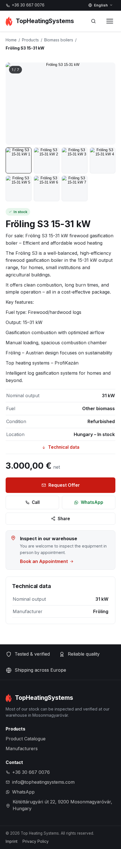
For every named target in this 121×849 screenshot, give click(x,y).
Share (64, 518)
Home (11, 39)
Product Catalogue (26, 738)
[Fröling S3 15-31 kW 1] (19, 160)
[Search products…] (93, 21)
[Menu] (109, 21)
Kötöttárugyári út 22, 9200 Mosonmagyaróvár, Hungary (62, 805)
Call (36, 502)
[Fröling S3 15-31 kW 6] (47, 189)
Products (30, 39)
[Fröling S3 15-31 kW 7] (75, 189)
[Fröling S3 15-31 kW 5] (19, 189)
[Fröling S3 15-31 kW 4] (103, 160)
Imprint (11, 841)
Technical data (63, 447)
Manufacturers (22, 748)
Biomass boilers (58, 39)
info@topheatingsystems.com (43, 782)
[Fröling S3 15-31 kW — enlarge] (60, 103)
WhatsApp (92, 502)
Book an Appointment (44, 561)
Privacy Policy (36, 841)
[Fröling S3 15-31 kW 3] (75, 160)
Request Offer (64, 485)
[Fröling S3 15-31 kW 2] (47, 160)
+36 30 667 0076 (28, 5)
